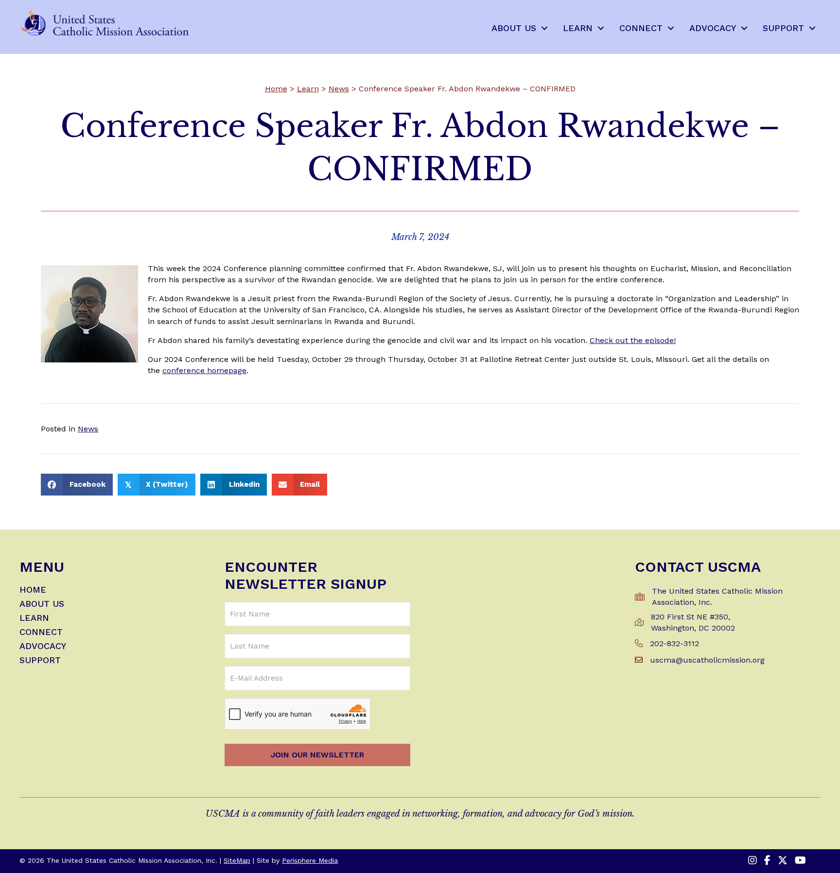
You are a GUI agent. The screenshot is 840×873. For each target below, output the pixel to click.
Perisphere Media (310, 860)
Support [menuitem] (783, 28)
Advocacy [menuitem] (712, 28)
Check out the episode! (633, 340)
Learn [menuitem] (578, 28)
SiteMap (237, 860)
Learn (308, 88)
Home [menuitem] (32, 590)
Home (276, 88)
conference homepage (204, 370)
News (339, 88)
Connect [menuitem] (641, 28)
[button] (544, 28)
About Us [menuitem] (513, 28)
